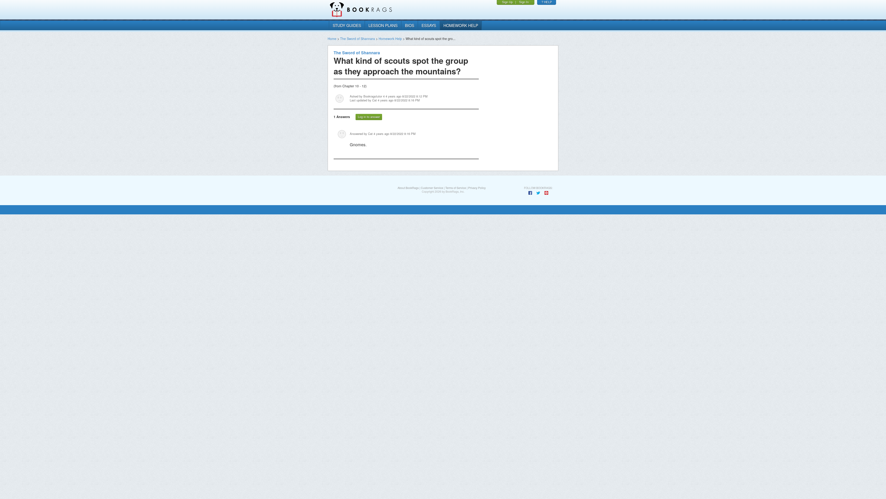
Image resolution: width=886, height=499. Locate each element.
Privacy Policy (477, 188)
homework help (460, 25)
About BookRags (408, 188)
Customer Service (432, 188)
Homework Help (390, 38)
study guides (347, 25)
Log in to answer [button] (369, 117)
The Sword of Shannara (357, 38)
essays (429, 25)
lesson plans (383, 25)
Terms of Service (455, 188)
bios (409, 25)
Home (332, 38)
